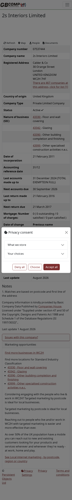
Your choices (16, 254)
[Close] (66, 232)
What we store (17, 245)
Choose (35, 267)
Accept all (52, 267)
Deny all (20, 267)
